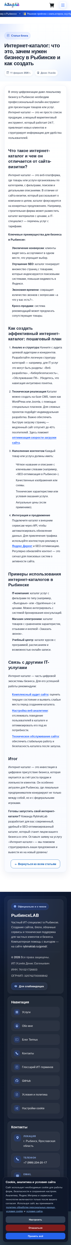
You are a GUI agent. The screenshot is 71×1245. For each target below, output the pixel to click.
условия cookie (14, 1211)
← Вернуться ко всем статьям (35, 864)
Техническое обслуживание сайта (35, 736)
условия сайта (34, 1211)
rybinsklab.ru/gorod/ (35, 946)
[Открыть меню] (63, 5)
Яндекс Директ (22, 546)
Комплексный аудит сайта (30, 694)
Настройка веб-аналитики (30, 710)
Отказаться (35, 1227)
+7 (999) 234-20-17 (35, 1162)
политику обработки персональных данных (30, 1207)
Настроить (35, 1219)
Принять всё (35, 1236)
